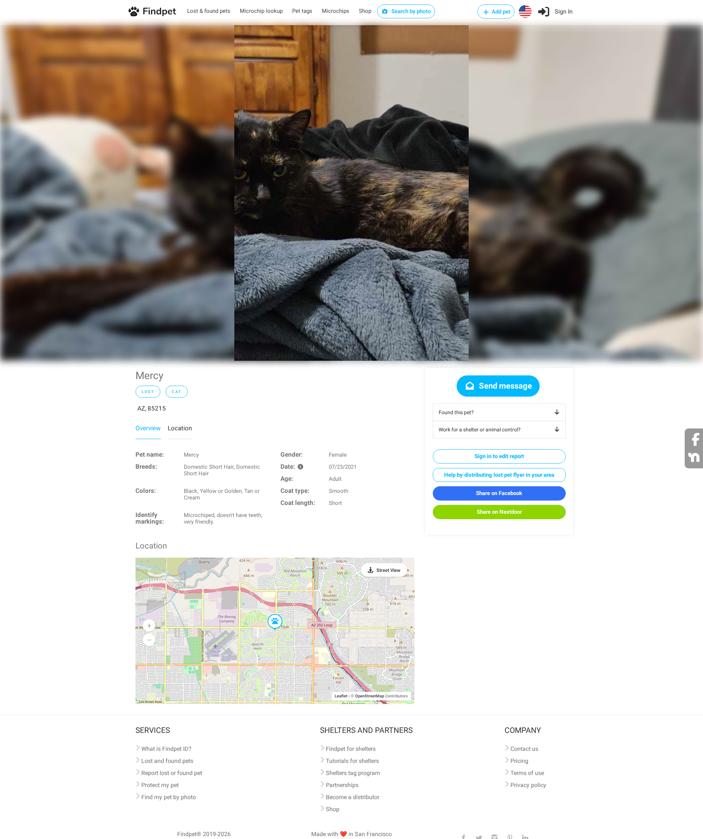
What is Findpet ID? (166, 748)
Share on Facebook (499, 493)
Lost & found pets (208, 11)
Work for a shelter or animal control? (480, 429)
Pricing (519, 760)
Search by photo (410, 11)
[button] (270, 614)
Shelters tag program (353, 772)
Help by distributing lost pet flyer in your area (499, 475)
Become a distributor (352, 797)
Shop (365, 11)
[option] (351, 193)
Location (180, 428)
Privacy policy (528, 785)
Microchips (335, 11)
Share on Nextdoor (499, 512)
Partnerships (342, 785)
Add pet (500, 11)
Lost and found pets (167, 760)
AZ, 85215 (151, 408)
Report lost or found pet (171, 772)
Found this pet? (456, 412)
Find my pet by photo (168, 797)
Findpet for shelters (351, 748)
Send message (504, 385)
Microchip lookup (261, 11)
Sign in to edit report (499, 456)
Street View (388, 570)
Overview (148, 428)
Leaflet (341, 696)
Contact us (524, 748)
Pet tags (302, 11)
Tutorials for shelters (352, 760)
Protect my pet (160, 785)
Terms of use (527, 772)
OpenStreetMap (369, 696)
